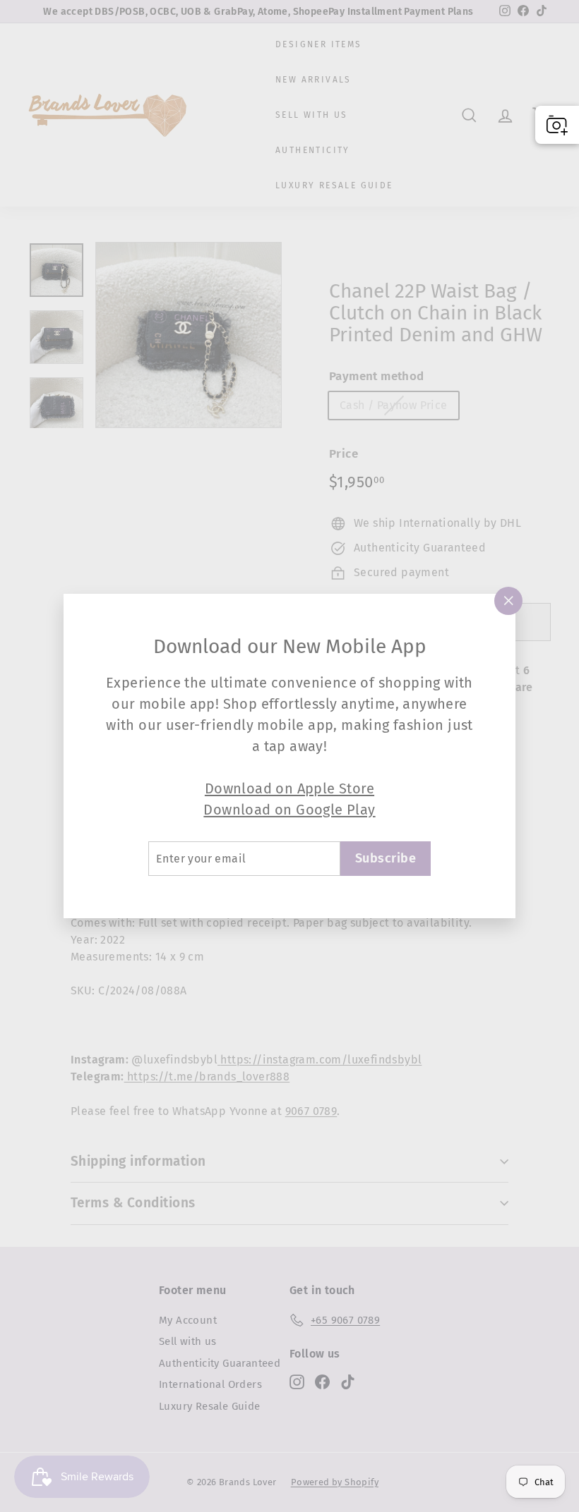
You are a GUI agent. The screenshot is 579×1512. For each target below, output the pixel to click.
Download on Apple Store (289, 788)
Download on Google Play (289, 809)
